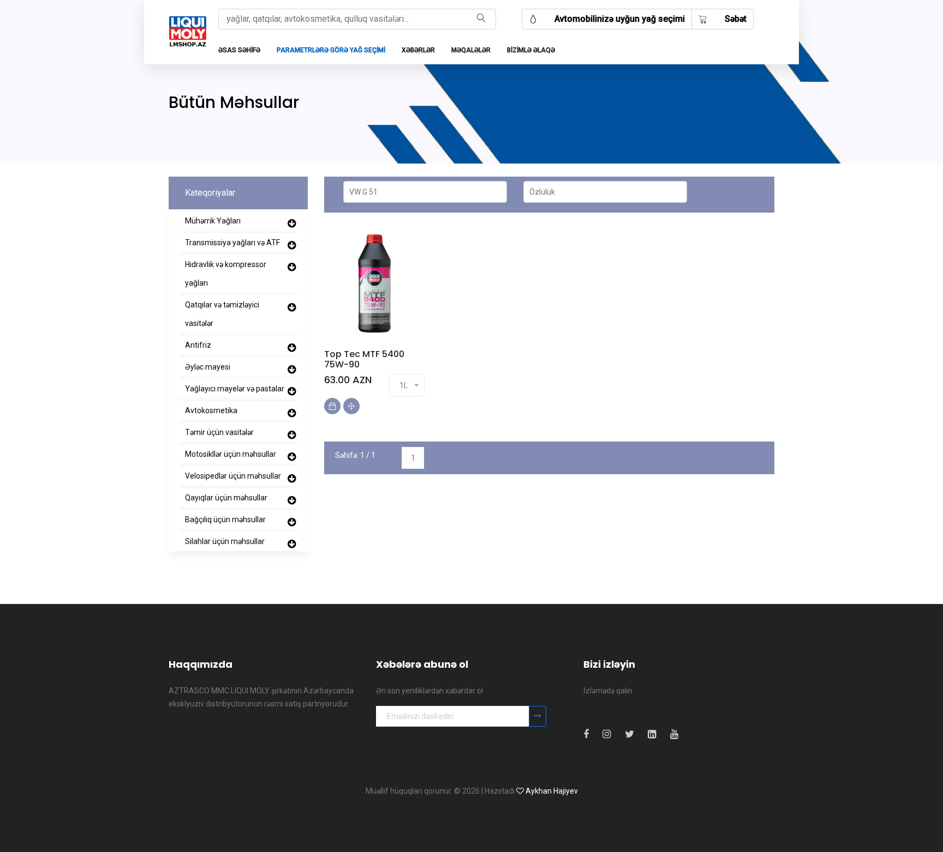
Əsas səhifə (239, 50)
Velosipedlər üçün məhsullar (233, 476)
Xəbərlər (418, 50)
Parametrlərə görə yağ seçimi (331, 50)
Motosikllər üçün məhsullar (230, 454)
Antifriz (198, 345)
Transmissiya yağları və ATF (232, 242)
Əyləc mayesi (207, 366)
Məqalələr (471, 50)
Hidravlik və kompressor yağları (225, 273)
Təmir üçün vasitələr (219, 432)
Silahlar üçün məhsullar (225, 541)
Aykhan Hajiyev (552, 791)
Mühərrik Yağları (213, 220)
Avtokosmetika (211, 410)
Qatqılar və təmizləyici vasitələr (222, 314)
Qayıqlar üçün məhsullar (226, 497)
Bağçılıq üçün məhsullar (225, 519)
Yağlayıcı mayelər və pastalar (234, 388)
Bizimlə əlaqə (531, 50)
